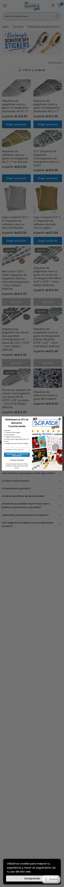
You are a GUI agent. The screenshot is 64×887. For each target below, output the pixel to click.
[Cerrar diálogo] (59, 418)
